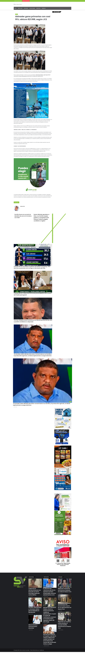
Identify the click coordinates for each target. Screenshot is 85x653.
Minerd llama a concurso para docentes (32, 626)
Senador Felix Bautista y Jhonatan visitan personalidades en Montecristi (34, 610)
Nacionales (26, 8)
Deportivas (38, 8)
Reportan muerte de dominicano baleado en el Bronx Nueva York (64, 590)
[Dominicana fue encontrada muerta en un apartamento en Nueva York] (64, 599)
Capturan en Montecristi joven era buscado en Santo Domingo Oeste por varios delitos (34, 592)
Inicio (15, 8)
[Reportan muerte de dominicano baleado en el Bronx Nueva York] (64, 583)
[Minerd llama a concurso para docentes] (35, 619)
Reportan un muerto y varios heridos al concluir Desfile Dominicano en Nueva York (64, 625)
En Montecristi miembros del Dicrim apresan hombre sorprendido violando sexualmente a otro (49, 592)
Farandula (44, 8)
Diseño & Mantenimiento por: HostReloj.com (37, 650)
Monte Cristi (20, 8)
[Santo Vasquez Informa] (18, 4)
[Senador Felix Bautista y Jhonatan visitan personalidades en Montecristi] (35, 602)
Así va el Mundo (32, 8)
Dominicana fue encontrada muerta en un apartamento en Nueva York (64, 607)
